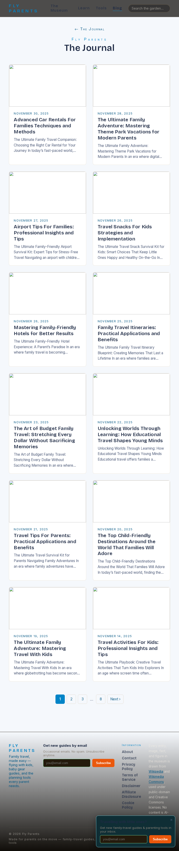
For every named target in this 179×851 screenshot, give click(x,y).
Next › (115, 699)
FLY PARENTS (23, 8)
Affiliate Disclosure (131, 794)
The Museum (59, 8)
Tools (101, 8)
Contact (129, 758)
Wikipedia (156, 771)
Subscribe (103, 763)
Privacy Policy (128, 766)
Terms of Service (130, 777)
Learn (84, 8)
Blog (117, 8)
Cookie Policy (128, 805)
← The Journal (90, 29)
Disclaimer (131, 786)
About (127, 752)
